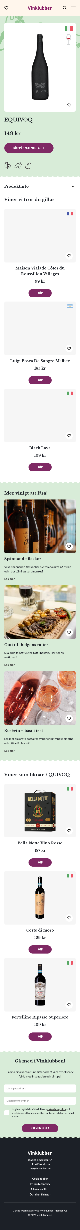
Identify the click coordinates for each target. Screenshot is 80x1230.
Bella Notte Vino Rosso (40, 843)
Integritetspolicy (40, 1184)
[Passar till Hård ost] (8, 165)
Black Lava (40, 448)
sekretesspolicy (56, 1109)
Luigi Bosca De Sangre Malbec (40, 361)
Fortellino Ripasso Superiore (40, 1017)
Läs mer (9, 578)
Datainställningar (40, 1194)
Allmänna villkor (40, 1189)
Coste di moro (40, 930)
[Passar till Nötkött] (28, 165)
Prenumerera (40, 1128)
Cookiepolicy (40, 1178)
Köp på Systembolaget (29, 148)
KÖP (40, 293)
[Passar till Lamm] (18, 165)
